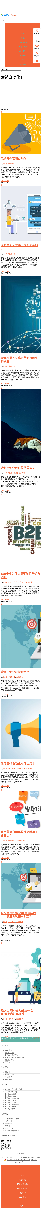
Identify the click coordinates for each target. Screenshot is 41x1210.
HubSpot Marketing (12, 1098)
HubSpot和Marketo (12, 1109)
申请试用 (37, 33)
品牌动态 (8, 1123)
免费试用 (23, 64)
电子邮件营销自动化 (13, 158)
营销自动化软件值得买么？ (18, 467)
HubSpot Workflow (12, 1104)
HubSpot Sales (10, 1100)
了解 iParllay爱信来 (12, 1119)
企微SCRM (9, 1075)
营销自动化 (20, 473)
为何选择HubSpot (11, 1092)
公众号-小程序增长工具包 (15, 1057)
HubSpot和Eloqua (11, 1106)
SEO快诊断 (37, 41)
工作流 (7, 1062)
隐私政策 (20, 1153)
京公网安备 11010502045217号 (18, 1160)
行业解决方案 (22, 47)
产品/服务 (22, 38)
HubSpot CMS (10, 1102)
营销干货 (11, 164)
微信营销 (11, 769)
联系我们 (8, 1126)
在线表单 (8, 1077)
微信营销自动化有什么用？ (18, 763)
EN (23, 60)
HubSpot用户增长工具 (13, 1089)
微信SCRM (9, 1053)
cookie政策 (9, 1128)
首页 (22, 34)
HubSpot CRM (10, 1094)
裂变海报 (8, 1079)
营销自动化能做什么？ (15, 672)
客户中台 (8, 1050)
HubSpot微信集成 (11, 1055)
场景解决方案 (22, 42)
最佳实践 (11, 922)
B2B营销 (11, 582)
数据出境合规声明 (12, 1131)
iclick (5, 164)
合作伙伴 (8, 1121)
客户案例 (23, 55)
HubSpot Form (10, 1096)
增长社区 (22, 51)
